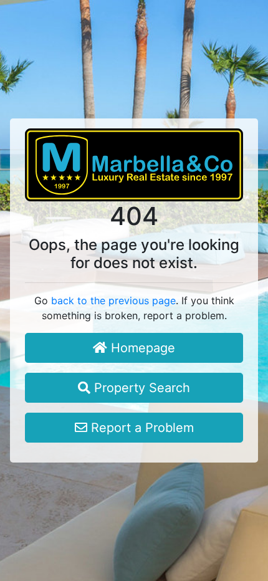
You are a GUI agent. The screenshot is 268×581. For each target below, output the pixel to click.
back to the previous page (113, 300)
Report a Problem (140, 427)
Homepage (141, 347)
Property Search (140, 387)
